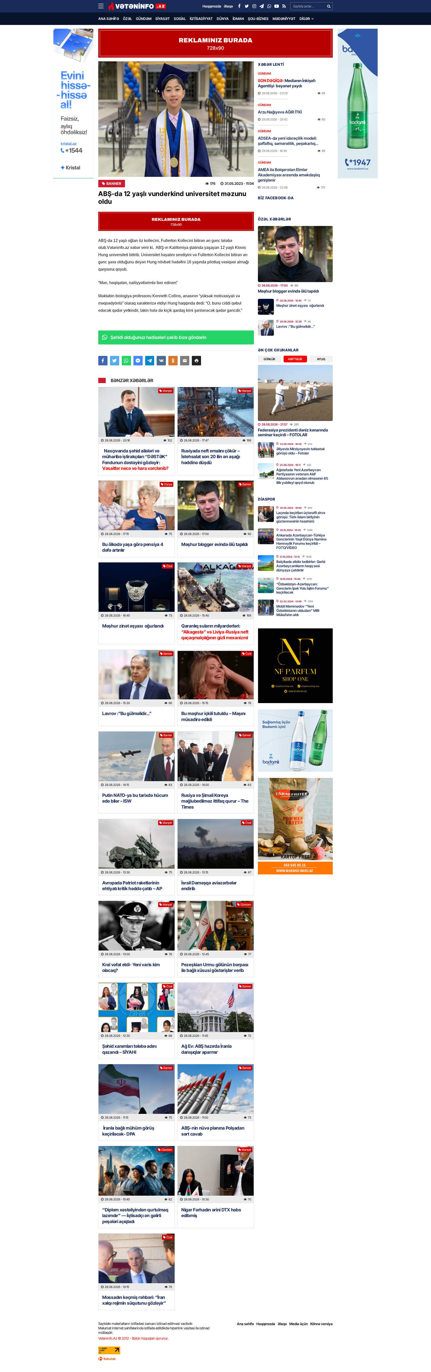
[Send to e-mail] (184, 360)
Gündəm (143, 18)
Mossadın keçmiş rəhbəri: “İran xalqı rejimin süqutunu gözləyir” (134, 1300)
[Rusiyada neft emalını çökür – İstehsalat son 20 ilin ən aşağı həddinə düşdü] (216, 415)
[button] (196, 360)
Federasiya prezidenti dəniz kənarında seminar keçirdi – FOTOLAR (293, 432)
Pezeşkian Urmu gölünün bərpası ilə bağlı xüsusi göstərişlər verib (214, 967)
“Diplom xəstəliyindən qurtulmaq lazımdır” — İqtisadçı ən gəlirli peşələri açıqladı (135, 1215)
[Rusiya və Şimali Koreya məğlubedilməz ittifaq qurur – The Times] (216, 760)
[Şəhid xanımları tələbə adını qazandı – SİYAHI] (137, 1011)
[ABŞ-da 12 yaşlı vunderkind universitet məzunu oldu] (176, 119)
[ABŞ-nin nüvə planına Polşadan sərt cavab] (216, 1092)
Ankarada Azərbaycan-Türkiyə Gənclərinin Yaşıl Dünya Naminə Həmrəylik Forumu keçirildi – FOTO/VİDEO (301, 541)
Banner (114, 183)
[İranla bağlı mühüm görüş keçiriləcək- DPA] (137, 1092)
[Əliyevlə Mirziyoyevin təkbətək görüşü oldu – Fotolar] (266, 450)
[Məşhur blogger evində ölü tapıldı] (216, 509)
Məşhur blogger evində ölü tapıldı (214, 544)
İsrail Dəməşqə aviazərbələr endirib (209, 885)
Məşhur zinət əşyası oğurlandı (133, 626)
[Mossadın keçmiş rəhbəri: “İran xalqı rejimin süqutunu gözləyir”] (137, 1262)
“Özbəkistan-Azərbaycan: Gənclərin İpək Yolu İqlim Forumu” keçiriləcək (302, 588)
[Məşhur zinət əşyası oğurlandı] (137, 591)
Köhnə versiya (321, 1324)
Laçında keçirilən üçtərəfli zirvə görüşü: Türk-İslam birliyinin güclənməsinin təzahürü (300, 517)
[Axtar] (328, 6)
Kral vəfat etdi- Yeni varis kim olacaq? (131, 967)
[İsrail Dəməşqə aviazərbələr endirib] (216, 847)
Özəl (127, 18)
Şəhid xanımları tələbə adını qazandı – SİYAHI (129, 1049)
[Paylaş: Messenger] (138, 360)
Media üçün (298, 1324)
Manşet (167, 391)
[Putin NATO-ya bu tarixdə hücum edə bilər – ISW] (137, 760)
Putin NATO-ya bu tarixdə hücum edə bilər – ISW (135, 798)
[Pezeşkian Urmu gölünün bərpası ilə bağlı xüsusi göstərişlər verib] (216, 929)
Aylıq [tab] (321, 359)
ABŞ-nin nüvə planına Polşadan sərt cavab (212, 1130)
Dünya (223, 18)
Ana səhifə (108, 18)
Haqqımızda (265, 1324)
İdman (238, 18)
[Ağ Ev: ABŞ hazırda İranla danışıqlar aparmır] (216, 1011)
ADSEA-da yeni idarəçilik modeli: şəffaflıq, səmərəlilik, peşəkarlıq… (288, 141)
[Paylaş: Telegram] (149, 360)
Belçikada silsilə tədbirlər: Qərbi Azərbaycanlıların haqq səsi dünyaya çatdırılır (300, 565)
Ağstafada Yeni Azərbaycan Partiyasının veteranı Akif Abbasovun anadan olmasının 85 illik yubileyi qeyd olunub (302, 476)
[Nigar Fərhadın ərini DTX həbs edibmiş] (216, 1174)
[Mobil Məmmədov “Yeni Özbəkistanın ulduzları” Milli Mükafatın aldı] (266, 608)
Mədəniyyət (284, 18)
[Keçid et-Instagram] (254, 6)
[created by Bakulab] (215, 1359)
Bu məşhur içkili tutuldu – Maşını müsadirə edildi (213, 716)
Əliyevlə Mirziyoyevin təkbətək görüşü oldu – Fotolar (300, 451)
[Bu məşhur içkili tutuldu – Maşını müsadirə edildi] (216, 678)
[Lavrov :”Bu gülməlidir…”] (137, 678)
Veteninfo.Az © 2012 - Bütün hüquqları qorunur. (133, 1338)
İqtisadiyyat (201, 18)
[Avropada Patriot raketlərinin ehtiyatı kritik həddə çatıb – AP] (137, 847)
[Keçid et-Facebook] (239, 6)
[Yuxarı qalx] (417, 1358)
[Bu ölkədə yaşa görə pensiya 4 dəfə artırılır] (137, 509)
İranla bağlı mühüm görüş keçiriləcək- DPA (128, 1130)
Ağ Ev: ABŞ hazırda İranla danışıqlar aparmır (206, 1049)
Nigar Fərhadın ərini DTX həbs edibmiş (211, 1212)
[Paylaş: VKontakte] (161, 360)
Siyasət (162, 18)
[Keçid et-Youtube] (276, 6)
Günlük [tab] (269, 359)
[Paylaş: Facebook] (103, 360)
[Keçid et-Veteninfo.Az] (137, 6)
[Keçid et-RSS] (284, 6)
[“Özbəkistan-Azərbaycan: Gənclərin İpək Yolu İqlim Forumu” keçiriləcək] (266, 585)
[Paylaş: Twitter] (114, 360)
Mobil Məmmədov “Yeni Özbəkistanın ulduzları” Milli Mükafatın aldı (297, 610)
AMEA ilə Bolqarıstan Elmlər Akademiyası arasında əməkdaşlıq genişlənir (289, 175)
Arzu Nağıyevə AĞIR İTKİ (280, 111)
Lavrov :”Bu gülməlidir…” (127, 713)
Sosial (180, 18)
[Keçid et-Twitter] (246, 6)
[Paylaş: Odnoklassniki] (173, 360)
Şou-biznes (258, 18)
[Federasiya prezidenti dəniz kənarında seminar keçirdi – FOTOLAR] (295, 393)
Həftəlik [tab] (295, 359)
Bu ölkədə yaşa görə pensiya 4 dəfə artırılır (132, 547)
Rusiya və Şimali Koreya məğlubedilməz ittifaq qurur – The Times (214, 801)
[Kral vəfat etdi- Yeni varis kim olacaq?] (137, 929)
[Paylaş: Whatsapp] (126, 360)
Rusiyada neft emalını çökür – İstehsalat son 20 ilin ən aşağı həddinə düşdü (210, 456)
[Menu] (103, 6)
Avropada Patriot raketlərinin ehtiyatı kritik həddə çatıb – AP (132, 885)
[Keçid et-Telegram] (261, 6)
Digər (305, 18)
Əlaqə (282, 1324)
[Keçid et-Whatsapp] (269, 6)
